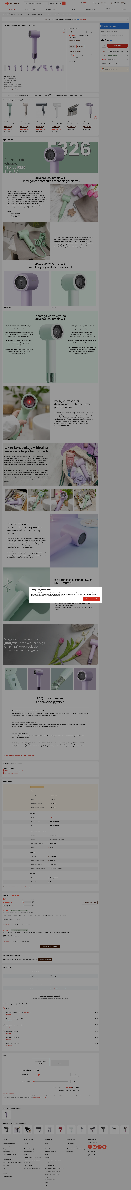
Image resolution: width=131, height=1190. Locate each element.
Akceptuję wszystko (91, 599)
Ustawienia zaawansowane (71, 599)
